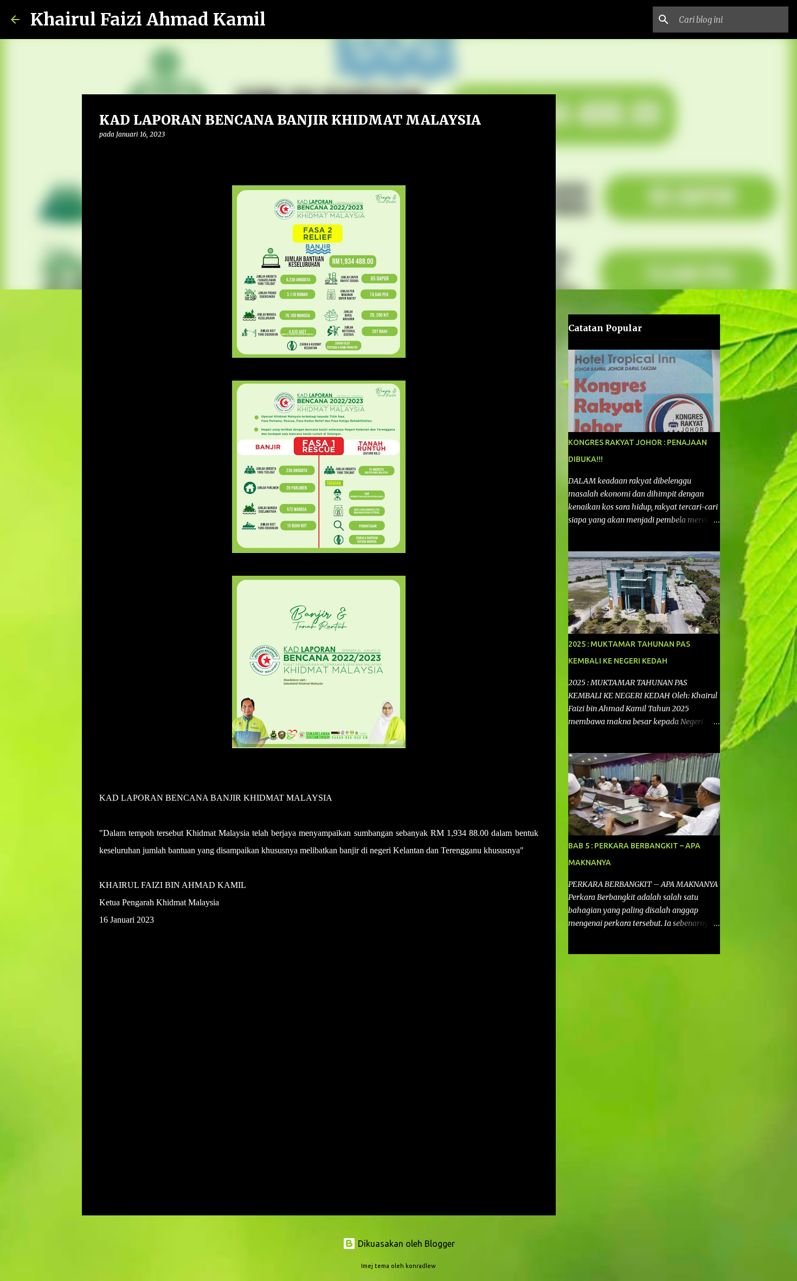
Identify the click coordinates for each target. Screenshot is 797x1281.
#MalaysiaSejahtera (132, 954)
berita (115, 1074)
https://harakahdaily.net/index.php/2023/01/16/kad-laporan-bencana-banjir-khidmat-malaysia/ (257, 1042)
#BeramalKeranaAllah (137, 989)
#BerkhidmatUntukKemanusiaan (155, 971)
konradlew (421, 1266)
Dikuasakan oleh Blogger (405, 1243)
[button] (105, 156)
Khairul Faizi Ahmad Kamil (148, 19)
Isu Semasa (156, 1074)
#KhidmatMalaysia (131, 937)
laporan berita (214, 1074)
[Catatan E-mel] (105, 1062)
